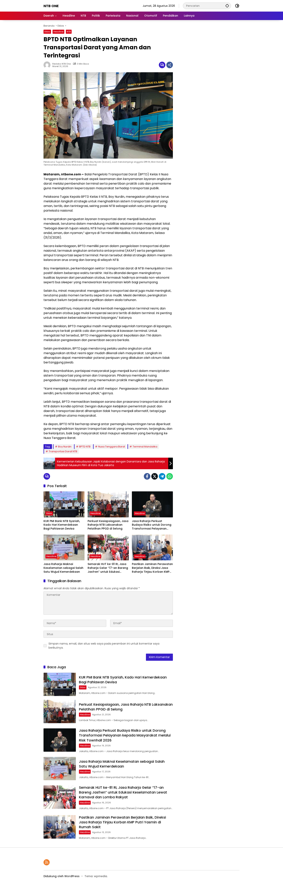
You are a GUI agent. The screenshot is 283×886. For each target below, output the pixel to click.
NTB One (51, 5)
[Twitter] (154, 476)
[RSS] (47, 862)
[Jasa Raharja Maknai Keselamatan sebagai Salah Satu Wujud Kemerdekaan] (64, 547)
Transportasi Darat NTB (63, 451)
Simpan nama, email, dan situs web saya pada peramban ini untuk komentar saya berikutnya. (104, 646)
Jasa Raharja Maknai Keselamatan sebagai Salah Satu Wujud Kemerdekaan (63, 567)
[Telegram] (162, 476)
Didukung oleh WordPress (62, 876)
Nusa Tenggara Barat (111, 446)
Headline (58, 31)
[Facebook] (147, 476)
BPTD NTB (84, 446)
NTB (69, 31)
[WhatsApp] (169, 476)
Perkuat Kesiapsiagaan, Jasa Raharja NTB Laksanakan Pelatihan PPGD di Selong (108, 524)
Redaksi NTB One (61, 64)
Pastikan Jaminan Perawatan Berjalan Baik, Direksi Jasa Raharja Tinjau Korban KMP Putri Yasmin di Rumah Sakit (152, 568)
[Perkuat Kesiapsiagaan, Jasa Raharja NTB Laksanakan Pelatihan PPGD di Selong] (108, 504)
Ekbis (47, 31)
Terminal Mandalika (145, 446)
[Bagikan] (169, 65)
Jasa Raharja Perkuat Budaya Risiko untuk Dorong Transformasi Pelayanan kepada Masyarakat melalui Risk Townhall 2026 (152, 525)
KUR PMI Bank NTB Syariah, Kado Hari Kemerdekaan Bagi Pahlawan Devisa (62, 524)
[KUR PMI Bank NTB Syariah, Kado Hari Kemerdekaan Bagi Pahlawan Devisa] (64, 504)
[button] (227, 6)
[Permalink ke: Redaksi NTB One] (48, 64)
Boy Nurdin (64, 446)
